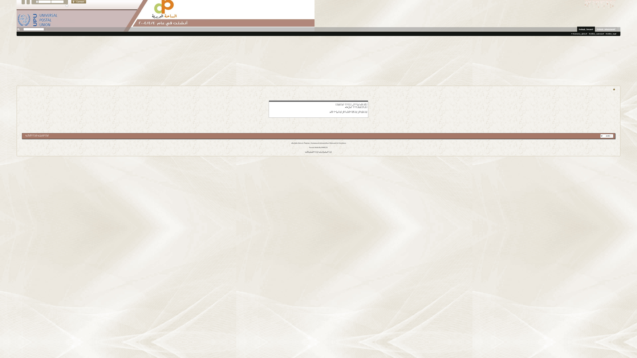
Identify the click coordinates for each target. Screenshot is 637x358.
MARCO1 (324, 148)
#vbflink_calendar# (596, 34)
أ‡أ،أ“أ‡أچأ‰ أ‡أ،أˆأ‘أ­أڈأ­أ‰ (37, 136)
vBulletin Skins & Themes (300, 143)
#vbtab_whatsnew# (606, 29)
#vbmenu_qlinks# (580, 34)
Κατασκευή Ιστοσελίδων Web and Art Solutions (328, 143)
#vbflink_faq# (611, 34)
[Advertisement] (318, 61)
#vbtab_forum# (586, 29)
